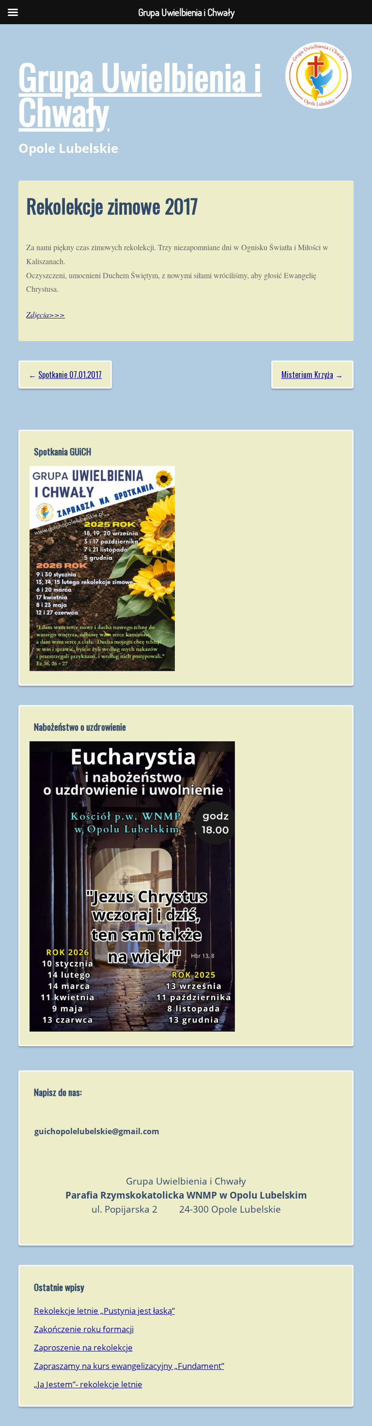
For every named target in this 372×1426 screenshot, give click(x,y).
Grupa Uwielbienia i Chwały (140, 93)
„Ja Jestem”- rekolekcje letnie (88, 1384)
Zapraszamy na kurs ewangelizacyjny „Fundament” (129, 1365)
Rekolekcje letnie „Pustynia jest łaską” (104, 1310)
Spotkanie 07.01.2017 (70, 374)
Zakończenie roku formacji (84, 1329)
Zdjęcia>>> (45, 314)
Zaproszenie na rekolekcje (83, 1347)
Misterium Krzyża (307, 374)
